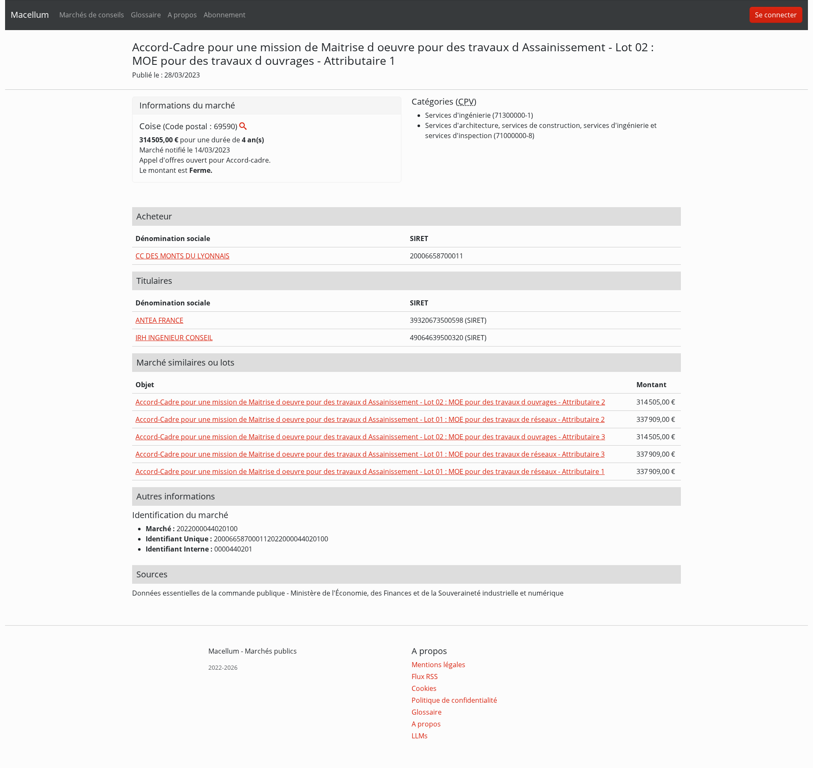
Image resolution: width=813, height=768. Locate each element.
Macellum (30, 14)
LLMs (420, 735)
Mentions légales (438, 664)
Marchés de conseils (91, 14)
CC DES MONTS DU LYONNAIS (183, 256)
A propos (182, 14)
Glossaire (146, 14)
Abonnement (225, 14)
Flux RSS (425, 676)
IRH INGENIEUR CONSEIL (174, 337)
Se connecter (776, 14)
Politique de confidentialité (454, 700)
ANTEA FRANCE (159, 320)
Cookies (424, 688)
